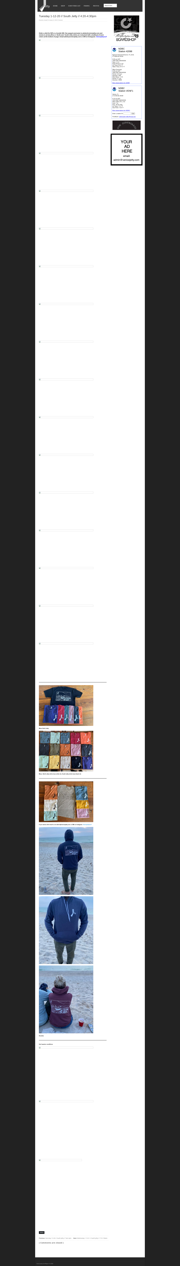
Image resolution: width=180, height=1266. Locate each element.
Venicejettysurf (87, 824)
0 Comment (60, 20)
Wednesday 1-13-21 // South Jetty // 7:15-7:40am (90, 1238)
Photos (96, 6)
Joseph (45, 20)
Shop (63, 6)
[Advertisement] (73, 26)
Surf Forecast (74, 6)
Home (55, 6)
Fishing (87, 6)
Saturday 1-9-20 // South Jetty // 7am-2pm (55, 1238)
